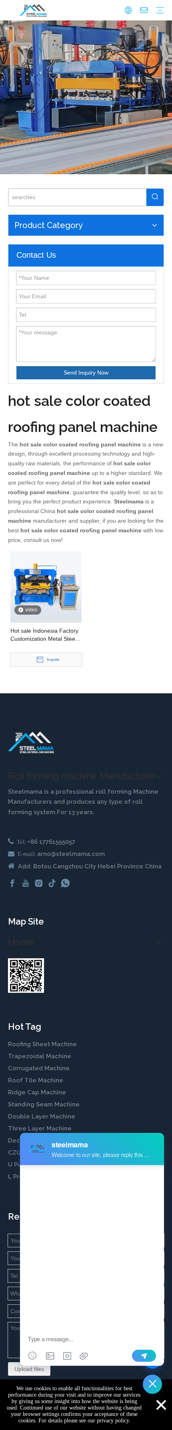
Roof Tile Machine (35, 1080)
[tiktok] (52, 883)
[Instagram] (38, 883)
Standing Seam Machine (44, 1104)
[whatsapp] (65, 883)
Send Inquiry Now (86, 372)
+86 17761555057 (51, 841)
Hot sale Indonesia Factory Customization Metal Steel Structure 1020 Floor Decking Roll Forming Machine (44, 635)
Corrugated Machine (39, 1068)
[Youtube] (25, 883)
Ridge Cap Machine (37, 1092)
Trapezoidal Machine (39, 1056)
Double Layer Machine (41, 1116)
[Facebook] (12, 883)
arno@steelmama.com (71, 854)
